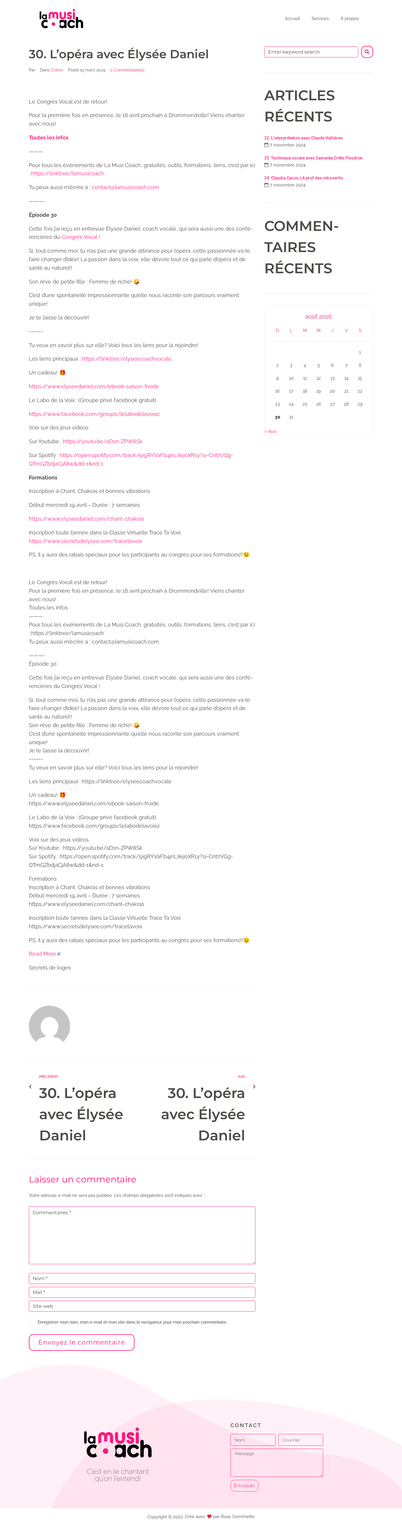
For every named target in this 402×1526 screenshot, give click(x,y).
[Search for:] (311, 51)
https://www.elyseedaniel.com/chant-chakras (86, 519)
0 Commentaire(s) (127, 70)
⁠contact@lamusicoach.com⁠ (125, 187)
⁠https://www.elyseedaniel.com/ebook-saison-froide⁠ (94, 386)
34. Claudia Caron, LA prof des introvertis (303, 178)
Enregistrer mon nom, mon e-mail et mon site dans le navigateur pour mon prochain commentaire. (132, 1322)
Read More (42, 954)
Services (320, 18)
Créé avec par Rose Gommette (219, 1516)
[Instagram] (131, 1494)
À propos (349, 18)
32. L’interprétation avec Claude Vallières (303, 138)
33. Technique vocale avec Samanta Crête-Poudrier (313, 158)
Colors (57, 70)
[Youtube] (117, 1494)
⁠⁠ (49, 137)
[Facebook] (104, 1494)
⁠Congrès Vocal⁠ (79, 237)
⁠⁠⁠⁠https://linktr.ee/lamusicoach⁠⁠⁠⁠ (67, 173)
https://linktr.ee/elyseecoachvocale (127, 359)
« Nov (271, 431)
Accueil (292, 18)
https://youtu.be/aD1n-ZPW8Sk (102, 441)
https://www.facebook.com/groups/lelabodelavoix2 (94, 414)
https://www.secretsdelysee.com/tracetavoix (85, 541)
